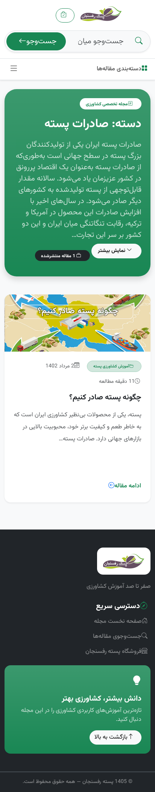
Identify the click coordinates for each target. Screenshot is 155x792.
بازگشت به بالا (111, 737)
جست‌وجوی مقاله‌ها (117, 636)
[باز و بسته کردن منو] (14, 69)
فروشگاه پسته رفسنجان (113, 651)
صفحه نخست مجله (117, 621)
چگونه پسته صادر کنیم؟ (105, 397)
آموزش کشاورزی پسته (111, 366)
